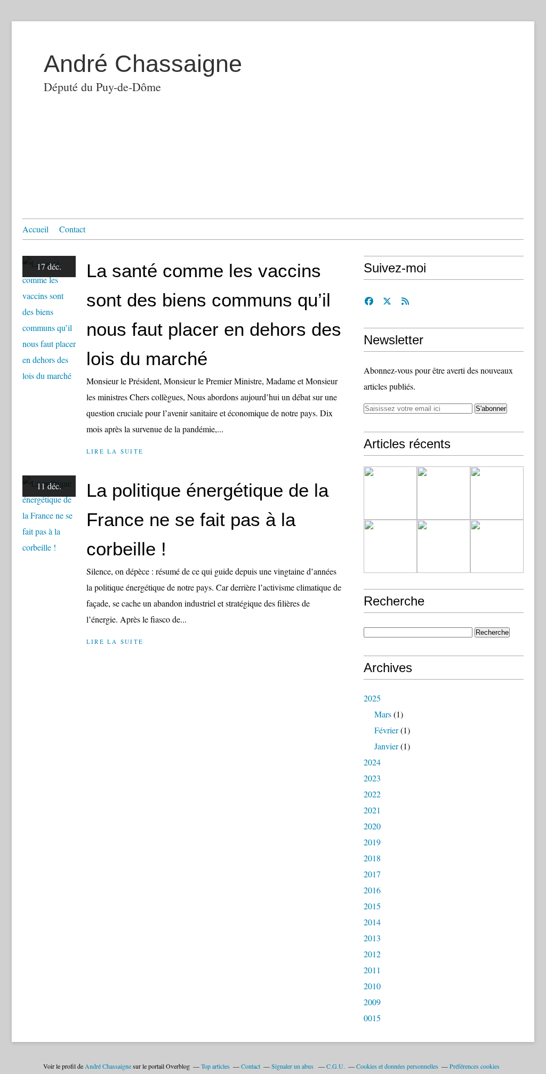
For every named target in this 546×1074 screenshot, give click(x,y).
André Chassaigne (143, 63)
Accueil (35, 229)
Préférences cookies (474, 1066)
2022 (372, 794)
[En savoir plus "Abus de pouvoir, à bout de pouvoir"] (390, 493)
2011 (372, 969)
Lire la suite (114, 451)
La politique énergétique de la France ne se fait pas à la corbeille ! (207, 519)
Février (386, 730)
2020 (372, 825)
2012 (372, 953)
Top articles (215, 1066)
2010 (372, 985)
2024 (372, 762)
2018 (372, 857)
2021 (372, 809)
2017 (372, 873)
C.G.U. (335, 1066)
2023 (372, 778)
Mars (382, 714)
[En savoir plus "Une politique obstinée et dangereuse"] (443, 493)
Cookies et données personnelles (397, 1066)
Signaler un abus (293, 1066)
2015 (372, 905)
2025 (372, 698)
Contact (72, 229)
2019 (372, 841)
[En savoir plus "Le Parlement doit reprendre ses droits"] (497, 493)
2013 (372, 937)
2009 (372, 1001)
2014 (372, 921)
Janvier (386, 746)
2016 (372, 889)
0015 (372, 1017)
